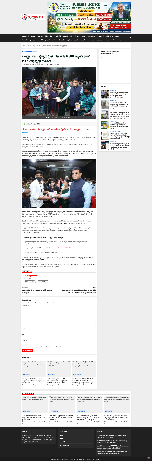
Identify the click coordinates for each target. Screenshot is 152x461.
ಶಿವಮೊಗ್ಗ (107, 40)
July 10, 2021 (54, 252)
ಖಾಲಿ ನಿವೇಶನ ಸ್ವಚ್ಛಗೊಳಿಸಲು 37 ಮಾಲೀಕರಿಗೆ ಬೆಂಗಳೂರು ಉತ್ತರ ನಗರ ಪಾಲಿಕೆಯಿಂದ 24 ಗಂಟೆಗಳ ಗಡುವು (57, 381)
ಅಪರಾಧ (33, 36)
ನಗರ (71, 36)
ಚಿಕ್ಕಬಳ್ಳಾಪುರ (100, 36)
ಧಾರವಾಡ (47, 40)
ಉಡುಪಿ (83, 36)
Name (24, 328)
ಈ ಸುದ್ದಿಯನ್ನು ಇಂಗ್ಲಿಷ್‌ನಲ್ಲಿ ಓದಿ (32, 124)
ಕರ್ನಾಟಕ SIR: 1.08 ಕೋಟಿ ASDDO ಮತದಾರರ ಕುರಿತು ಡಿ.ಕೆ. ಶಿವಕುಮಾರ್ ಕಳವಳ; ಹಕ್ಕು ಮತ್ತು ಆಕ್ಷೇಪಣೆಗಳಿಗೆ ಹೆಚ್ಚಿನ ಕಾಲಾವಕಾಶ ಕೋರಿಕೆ (105, 135)
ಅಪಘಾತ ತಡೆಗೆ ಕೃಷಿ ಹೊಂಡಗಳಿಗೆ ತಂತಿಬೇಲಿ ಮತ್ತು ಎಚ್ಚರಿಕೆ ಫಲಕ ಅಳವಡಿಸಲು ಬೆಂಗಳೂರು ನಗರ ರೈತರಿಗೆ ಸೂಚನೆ (105, 125)
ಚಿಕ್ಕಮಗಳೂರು (109, 36)
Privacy (61, 439)
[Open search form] (130, 38)
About (61, 435)
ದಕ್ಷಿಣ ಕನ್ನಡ (32, 40)
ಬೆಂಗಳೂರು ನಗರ (25, 36)
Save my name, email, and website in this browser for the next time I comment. (47, 347)
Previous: (37, 290)
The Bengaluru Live (29, 64)
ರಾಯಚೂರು (91, 40)
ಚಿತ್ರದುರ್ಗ (117, 36)
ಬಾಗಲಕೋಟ (60, 40)
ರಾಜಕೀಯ (40, 36)
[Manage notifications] (148, 458)
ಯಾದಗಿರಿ (76, 40)
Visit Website (29, 282)
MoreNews (89, 459)
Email (24, 334)
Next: (79, 290)
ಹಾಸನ (119, 40)
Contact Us (62, 442)
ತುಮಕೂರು (24, 40)
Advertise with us (64, 445)
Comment (25, 306)
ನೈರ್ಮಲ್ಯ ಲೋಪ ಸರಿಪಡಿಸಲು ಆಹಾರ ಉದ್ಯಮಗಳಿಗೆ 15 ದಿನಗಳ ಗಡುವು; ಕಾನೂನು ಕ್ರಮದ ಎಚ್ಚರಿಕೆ (33, 381)
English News (48, 36)
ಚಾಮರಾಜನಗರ (91, 36)
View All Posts (43, 282)
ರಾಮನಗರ (83, 40)
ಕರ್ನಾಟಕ (65, 36)
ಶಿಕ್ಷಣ (24, 51)
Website (24, 341)
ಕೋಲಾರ (77, 36)
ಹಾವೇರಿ (113, 40)
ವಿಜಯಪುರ (99, 40)
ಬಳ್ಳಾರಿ (53, 40)
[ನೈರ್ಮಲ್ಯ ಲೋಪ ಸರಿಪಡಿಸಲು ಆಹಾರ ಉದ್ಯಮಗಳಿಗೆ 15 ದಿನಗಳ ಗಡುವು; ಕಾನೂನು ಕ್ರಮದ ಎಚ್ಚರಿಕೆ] (34, 369)
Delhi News (58, 36)
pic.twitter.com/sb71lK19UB (62, 248)
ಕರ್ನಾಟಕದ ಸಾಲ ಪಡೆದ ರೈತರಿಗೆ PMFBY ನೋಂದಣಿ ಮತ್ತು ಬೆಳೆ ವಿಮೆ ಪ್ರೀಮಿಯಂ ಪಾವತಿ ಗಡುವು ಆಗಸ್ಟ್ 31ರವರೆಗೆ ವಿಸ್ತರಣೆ (82, 381)
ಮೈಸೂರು (69, 40)
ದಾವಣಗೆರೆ (40, 40)
